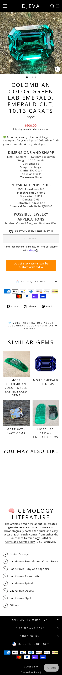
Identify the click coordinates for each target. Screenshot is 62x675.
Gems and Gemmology (20, 541)
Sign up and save (30, 628)
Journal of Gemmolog (24, 538)
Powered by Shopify (31, 672)
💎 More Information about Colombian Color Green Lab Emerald (31, 325)
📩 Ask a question (31, 281)
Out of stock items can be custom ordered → (31, 265)
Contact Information (30, 619)
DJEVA (31, 5)
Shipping (18, 129)
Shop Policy (30, 636)
